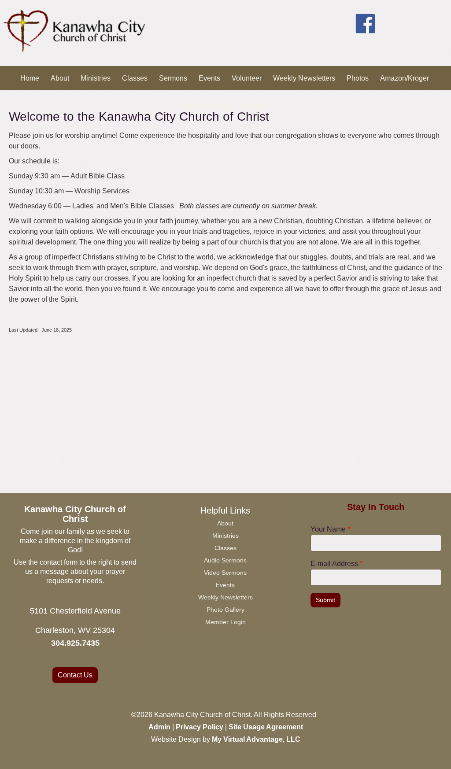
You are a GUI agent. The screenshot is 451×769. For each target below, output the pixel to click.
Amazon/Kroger (404, 78)
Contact (253, 105)
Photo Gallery (225, 609)
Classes (135, 78)
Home (29, 78)
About (60, 78)
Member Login (207, 105)
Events (209, 78)
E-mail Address (336, 563)
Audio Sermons (225, 560)
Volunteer (247, 78)
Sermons (173, 78)
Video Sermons (225, 572)
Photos (358, 78)
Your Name (330, 529)
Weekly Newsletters (304, 78)
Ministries (96, 78)
